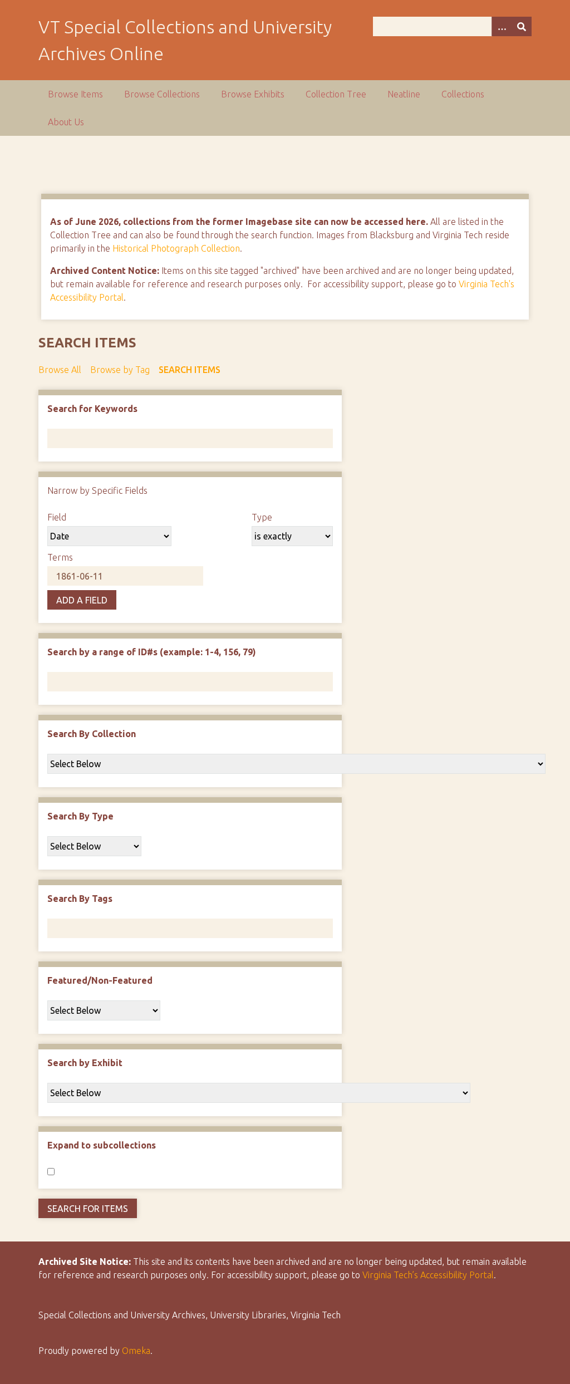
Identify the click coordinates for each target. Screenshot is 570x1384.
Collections (462, 94)
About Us (66, 122)
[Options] (502, 26)
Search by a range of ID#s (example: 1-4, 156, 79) (151, 652)
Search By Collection (91, 734)
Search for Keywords (92, 409)
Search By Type (80, 816)
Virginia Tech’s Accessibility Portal (428, 1275)
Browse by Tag (120, 370)
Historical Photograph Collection (176, 248)
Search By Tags (79, 899)
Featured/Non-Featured (100, 980)
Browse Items (75, 94)
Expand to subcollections (101, 1145)
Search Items (189, 370)
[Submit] (522, 26)
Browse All (59, 370)
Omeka (136, 1351)
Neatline (403, 94)
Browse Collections (162, 94)
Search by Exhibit (84, 1063)
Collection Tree (336, 94)
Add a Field (81, 600)
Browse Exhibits (252, 94)
